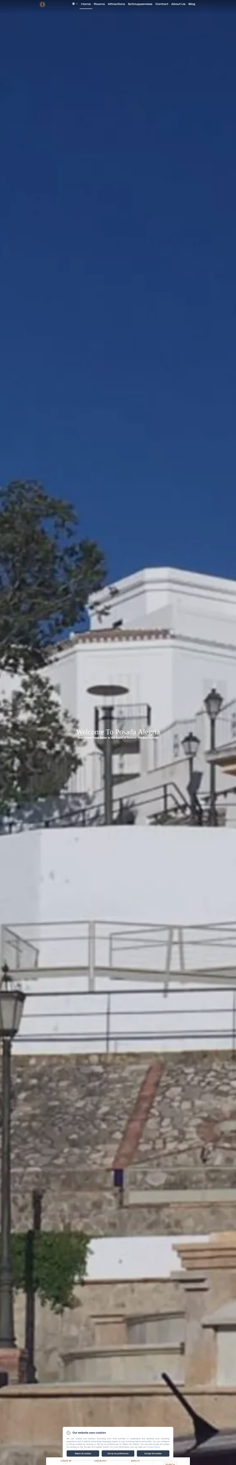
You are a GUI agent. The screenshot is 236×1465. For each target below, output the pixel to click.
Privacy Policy (153, 1447)
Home (86, 4)
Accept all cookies (153, 1453)
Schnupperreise (140, 4)
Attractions (116, 4)
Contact (161, 4)
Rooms (99, 4)
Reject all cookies (83, 1453)
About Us (178, 4)
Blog (191, 4)
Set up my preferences (118, 1453)
